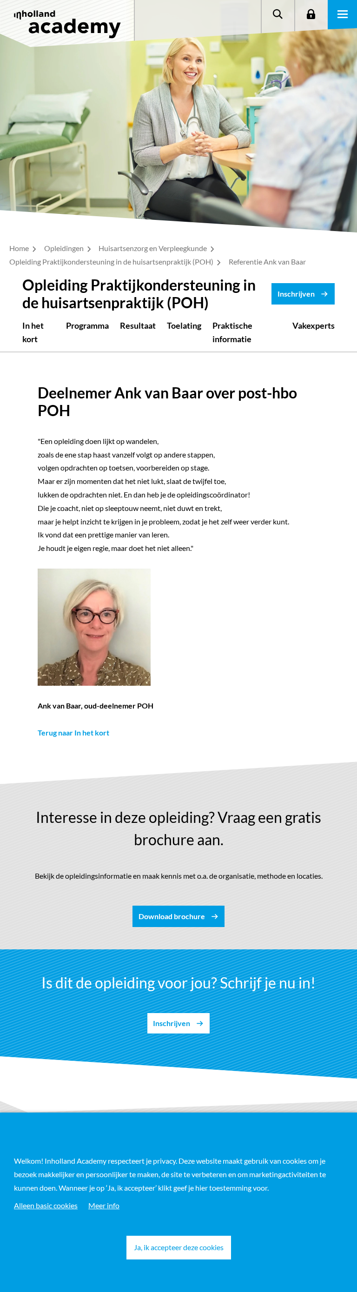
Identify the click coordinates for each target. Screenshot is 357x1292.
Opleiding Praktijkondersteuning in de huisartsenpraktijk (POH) (112, 261)
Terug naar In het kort (73, 732)
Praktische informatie (232, 332)
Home (19, 248)
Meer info (103, 1205)
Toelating (184, 325)
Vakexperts (313, 325)
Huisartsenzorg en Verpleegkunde (153, 248)
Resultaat (138, 325)
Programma (87, 325)
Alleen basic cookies (46, 1205)
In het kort (33, 332)
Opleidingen (64, 248)
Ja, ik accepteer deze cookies (179, 1247)
